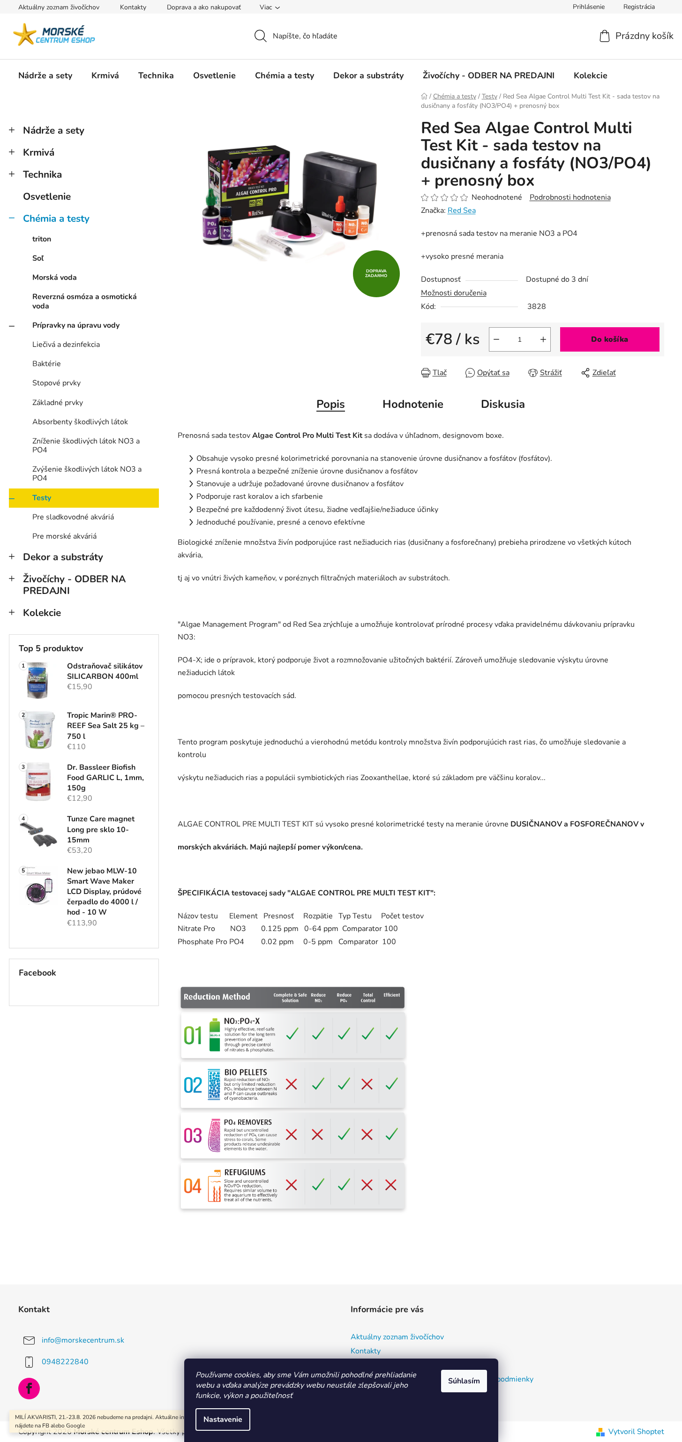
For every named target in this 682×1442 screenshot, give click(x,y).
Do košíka (609, 339)
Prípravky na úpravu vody (76, 325)
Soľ (38, 258)
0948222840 (65, 1362)
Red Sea (462, 210)
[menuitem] (45, 75)
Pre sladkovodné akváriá (73, 517)
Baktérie (46, 364)
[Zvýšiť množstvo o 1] (543, 339)
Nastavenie (222, 1419)
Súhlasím (464, 1381)
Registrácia (639, 6)
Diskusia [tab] (503, 404)
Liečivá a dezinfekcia (66, 344)
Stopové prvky (56, 383)
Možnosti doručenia (454, 293)
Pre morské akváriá (64, 536)
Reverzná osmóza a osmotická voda (84, 301)
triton (41, 239)
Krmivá (38, 152)
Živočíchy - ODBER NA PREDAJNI (74, 584)
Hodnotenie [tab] (412, 404)
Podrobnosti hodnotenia (570, 197)
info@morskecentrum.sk (83, 1340)
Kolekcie (42, 612)
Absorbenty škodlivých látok (80, 422)
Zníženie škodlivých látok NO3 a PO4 (86, 445)
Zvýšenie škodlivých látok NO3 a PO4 (87, 473)
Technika (42, 174)
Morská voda (54, 277)
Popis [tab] (330, 404)
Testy (41, 498)
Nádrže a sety (53, 130)
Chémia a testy (56, 218)
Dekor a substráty (63, 556)
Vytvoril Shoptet (636, 1432)
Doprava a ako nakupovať (204, 7)
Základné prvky (57, 403)
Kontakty (133, 7)
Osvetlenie (47, 196)
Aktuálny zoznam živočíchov (58, 7)
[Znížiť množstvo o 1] (496, 339)
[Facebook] (29, 1388)
